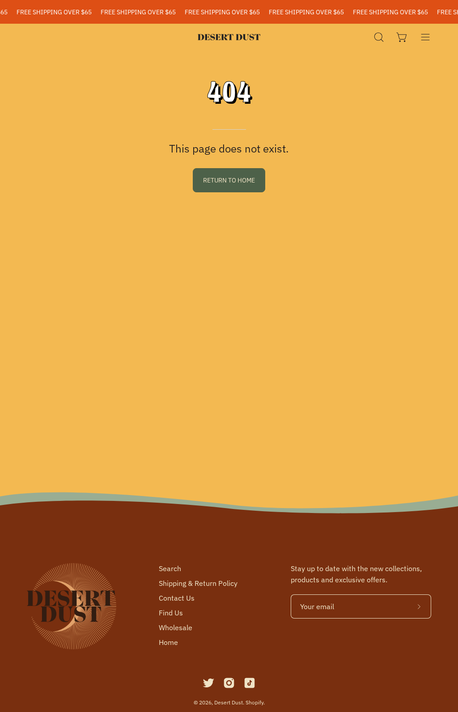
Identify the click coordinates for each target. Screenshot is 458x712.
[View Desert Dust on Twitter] (208, 683)
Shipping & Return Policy (198, 583)
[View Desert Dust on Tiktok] (249, 683)
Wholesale (175, 627)
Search (170, 568)
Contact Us (177, 597)
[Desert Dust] (229, 37)
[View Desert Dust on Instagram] (229, 683)
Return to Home (229, 180)
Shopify (254, 702)
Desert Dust (228, 702)
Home (168, 642)
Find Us (171, 612)
